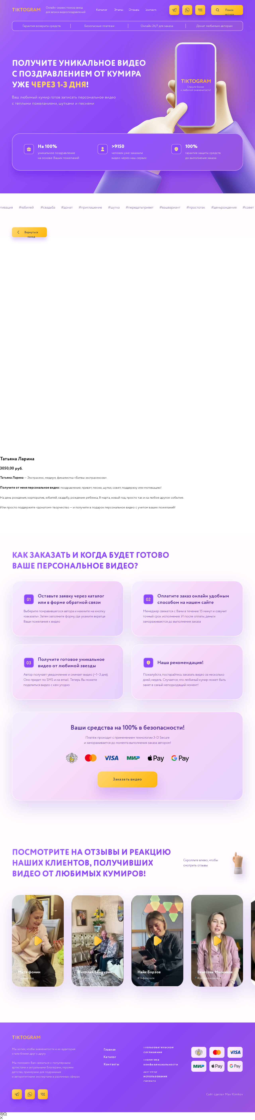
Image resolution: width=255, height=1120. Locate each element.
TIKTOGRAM (26, 10)
